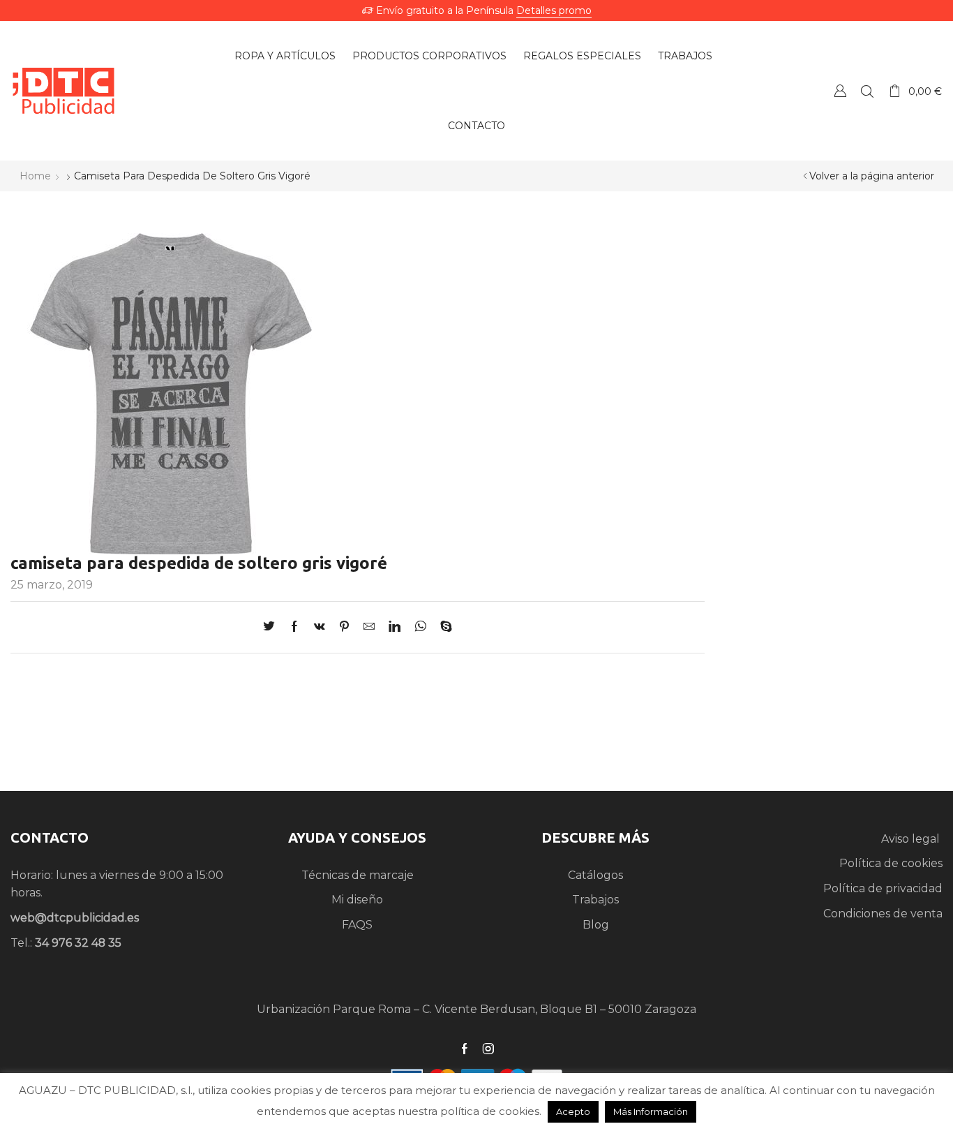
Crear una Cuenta (840, 90)
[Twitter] (272, 627)
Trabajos (685, 56)
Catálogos (595, 875)
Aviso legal (912, 838)
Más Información (650, 1111)
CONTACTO (49, 837)
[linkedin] (394, 627)
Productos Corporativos (429, 56)
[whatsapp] (420, 627)
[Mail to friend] (369, 627)
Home (35, 176)
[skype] (442, 627)
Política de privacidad (883, 888)
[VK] (319, 627)
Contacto (476, 125)
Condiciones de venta (883, 913)
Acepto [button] (573, 1111)
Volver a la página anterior (871, 176)
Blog (596, 924)
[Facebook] (294, 627)
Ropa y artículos (285, 56)
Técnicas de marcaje (357, 875)
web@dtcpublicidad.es (74, 917)
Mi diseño (357, 899)
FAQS (357, 924)
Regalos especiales (582, 56)
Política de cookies (891, 863)
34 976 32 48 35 (78, 942)
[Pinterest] (344, 627)
